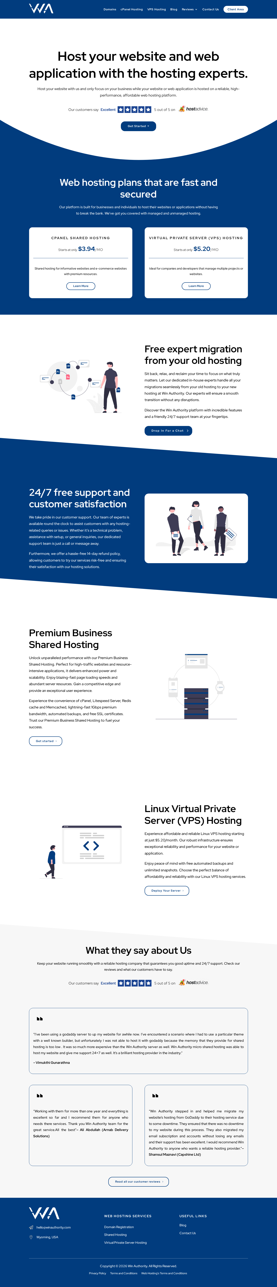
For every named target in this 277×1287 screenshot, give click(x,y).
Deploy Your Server (166, 890)
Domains (110, 9)
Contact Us (210, 9)
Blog (173, 9)
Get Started (137, 126)
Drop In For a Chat (167, 430)
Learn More (80, 286)
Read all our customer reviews (137, 1181)
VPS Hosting (156, 9)
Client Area (236, 9)
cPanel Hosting (132, 9)
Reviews (188, 9)
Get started (45, 741)
